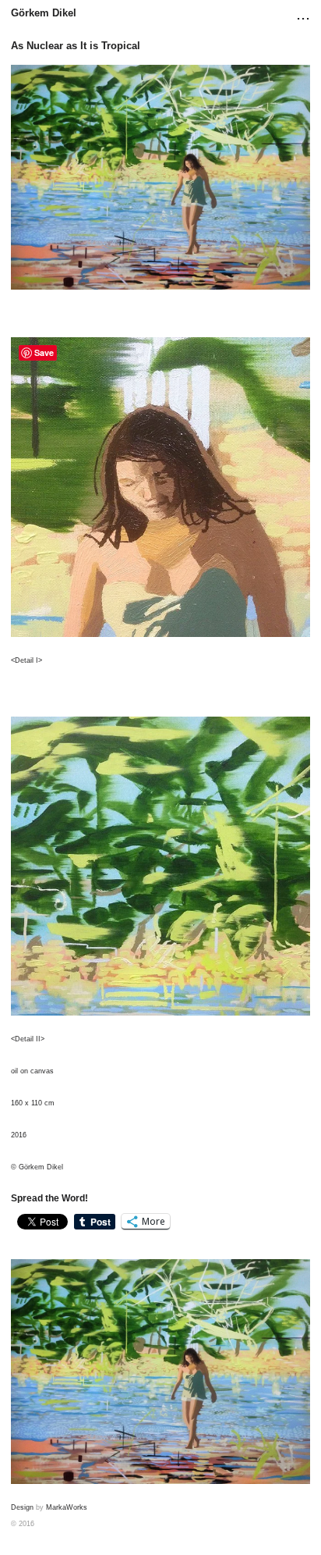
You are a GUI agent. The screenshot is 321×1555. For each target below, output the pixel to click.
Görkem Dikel (43, 13)
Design (22, 1507)
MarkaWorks (66, 1507)
